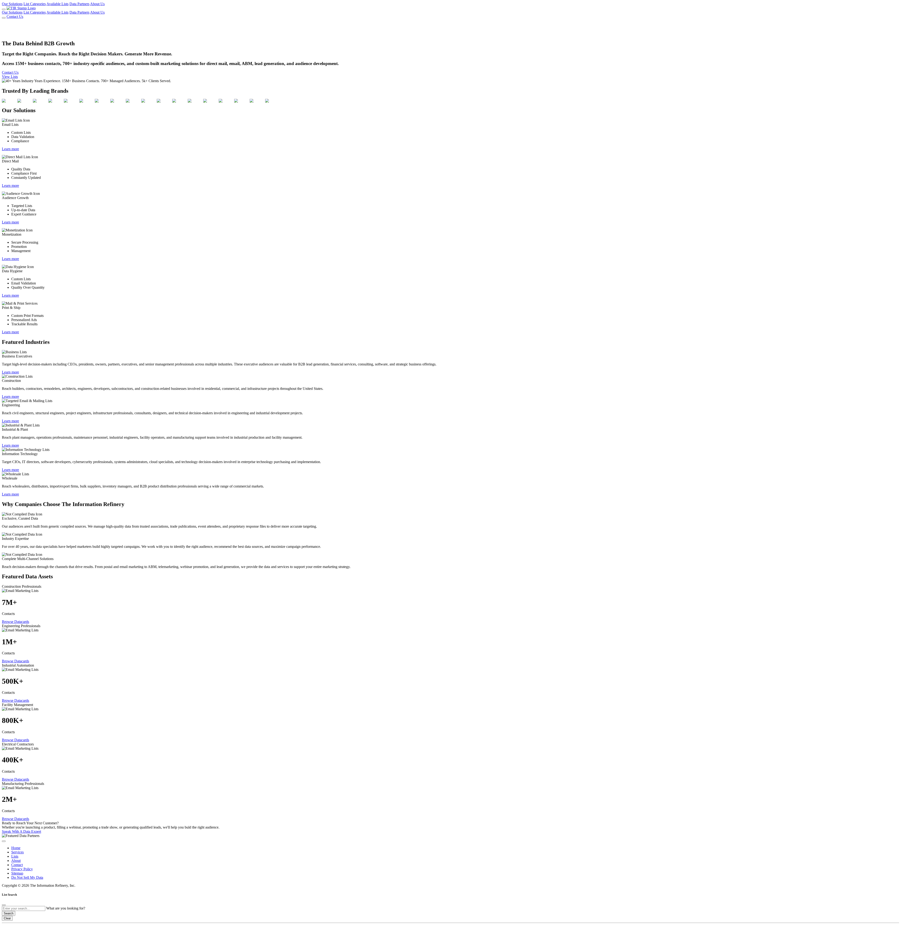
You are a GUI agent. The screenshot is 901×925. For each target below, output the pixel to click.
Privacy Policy (22, 869)
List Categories (34, 4)
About (16, 861)
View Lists (10, 77)
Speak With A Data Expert (21, 831)
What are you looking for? (65, 908)
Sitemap (17, 873)
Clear (7, 918)
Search (8, 913)
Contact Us (15, 17)
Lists (14, 856)
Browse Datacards (15, 622)
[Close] (4, 905)
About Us (97, 4)
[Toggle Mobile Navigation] (4, 9)
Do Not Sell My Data (27, 877)
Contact (17, 865)
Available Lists (57, 4)
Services (17, 852)
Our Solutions (12, 4)
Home (15, 848)
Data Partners (79, 4)
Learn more (10, 149)
